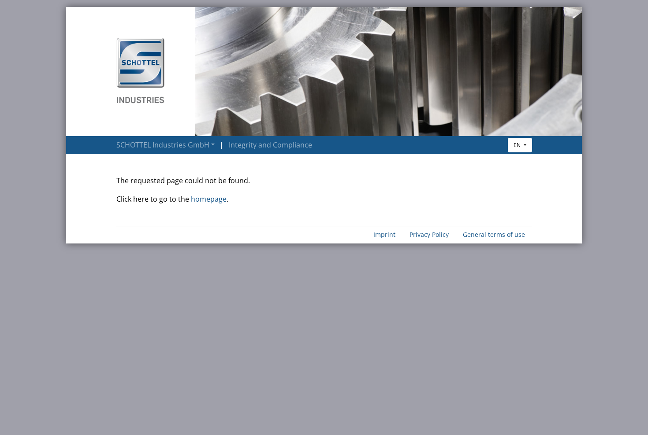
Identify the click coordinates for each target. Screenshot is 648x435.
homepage (209, 199)
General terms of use (494, 234)
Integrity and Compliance (270, 145)
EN (518, 145)
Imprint (384, 234)
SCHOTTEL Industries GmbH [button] (162, 145)
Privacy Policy (429, 234)
